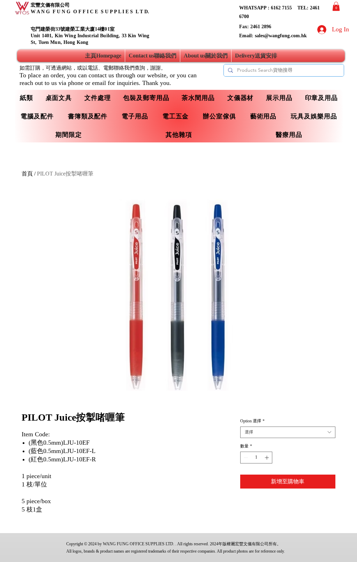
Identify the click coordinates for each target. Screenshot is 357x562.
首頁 (27, 174)
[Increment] (267, 457)
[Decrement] (245, 457)
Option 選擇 (252, 421)
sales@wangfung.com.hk (281, 35)
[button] (336, 6)
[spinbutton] (256, 457)
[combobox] (287, 432)
